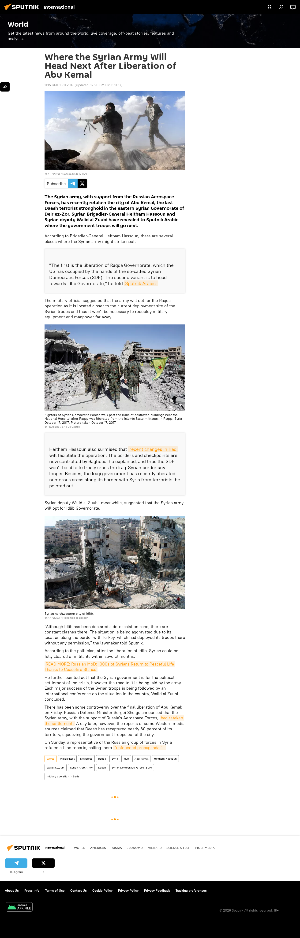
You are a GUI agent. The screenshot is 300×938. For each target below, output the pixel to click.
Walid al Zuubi (55, 767)
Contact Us (78, 890)
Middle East (67, 758)
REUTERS (53, 426)
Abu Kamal (141, 758)
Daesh (102, 767)
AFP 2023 (54, 174)
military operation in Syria (63, 776)
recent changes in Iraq (152, 449)
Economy (135, 848)
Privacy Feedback (157, 890)
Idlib (126, 758)
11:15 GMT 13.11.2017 (59, 85)
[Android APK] (19, 907)
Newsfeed (86, 758)
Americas (98, 848)
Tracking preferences (191, 890)
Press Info (31, 890)
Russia (116, 848)
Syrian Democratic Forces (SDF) (132, 767)
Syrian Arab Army (81, 767)
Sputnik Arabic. (141, 283)
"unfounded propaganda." (139, 747)
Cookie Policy (102, 890)
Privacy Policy (128, 890)
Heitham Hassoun (165, 758)
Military (154, 848)
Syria (115, 758)
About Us (12, 890)
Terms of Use (55, 890)
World (50, 758)
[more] (5, 87)
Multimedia (205, 848)
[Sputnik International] (23, 11)
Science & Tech (178, 848)
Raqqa (102, 758)
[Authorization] (269, 7)
